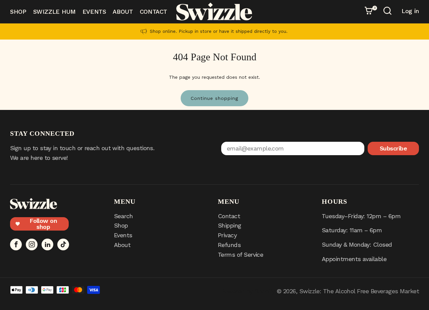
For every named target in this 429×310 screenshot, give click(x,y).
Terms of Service (240, 254)
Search (123, 216)
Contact (153, 11)
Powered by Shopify (247, 291)
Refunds (229, 244)
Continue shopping (214, 98)
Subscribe (393, 148)
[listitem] (214, 31)
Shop (18, 11)
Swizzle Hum (54, 11)
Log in (410, 11)
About (123, 11)
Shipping (229, 225)
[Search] (388, 12)
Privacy (227, 235)
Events (94, 11)
